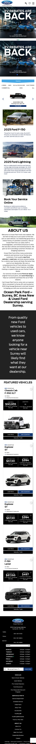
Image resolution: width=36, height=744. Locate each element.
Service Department (18, 698)
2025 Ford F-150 (14, 129)
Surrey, (14, 629)
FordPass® (18, 713)
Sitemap (7, 741)
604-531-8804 (18, 638)
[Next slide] (33, 58)
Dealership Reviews (18, 735)
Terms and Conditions (16, 741)
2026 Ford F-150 (18, 102)
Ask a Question (25, 434)
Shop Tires (18, 707)
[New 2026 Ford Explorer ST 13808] (18, 535)
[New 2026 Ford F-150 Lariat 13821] (18, 593)
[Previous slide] (2, 58)
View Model (18, 106)
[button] (2, 22)
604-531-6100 (18, 633)
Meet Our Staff (18, 732)
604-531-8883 (18, 642)
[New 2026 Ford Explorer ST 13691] (18, 478)
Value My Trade (18, 438)
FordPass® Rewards (18, 716)
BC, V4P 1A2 (20, 629)
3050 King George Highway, (18, 627)
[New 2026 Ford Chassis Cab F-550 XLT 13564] (18, 421)
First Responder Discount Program (18, 691)
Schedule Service (18, 701)
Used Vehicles (18, 681)
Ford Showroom (18, 687)
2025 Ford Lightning (17, 162)
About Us (18, 726)
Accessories (18, 710)
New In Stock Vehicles (18, 678)
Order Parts (18, 704)
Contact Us (18, 729)
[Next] (3, 99)
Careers (18, 738)
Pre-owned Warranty (18, 684)
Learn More (10, 434)
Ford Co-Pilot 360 (18, 719)
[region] (18, 24)
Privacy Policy (27, 741)
